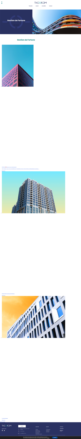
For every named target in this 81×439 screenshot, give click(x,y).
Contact (22, 426)
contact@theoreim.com (23, 433)
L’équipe (37, 429)
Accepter (55, 437)
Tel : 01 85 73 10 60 (22, 431)
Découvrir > (3, 170)
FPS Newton (48, 430)
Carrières (61, 426)
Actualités (62, 428)
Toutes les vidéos (2, 421)
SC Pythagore (48, 429)
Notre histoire (38, 430)
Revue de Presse (61, 430)
